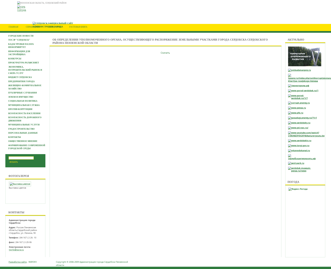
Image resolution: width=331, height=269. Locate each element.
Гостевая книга (78, 27)
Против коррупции (20, 109)
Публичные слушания (22, 93)
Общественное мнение (22, 141)
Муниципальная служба (24, 105)
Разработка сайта (18, 261)
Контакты (14, 137)
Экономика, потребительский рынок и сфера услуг (25, 70)
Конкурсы (14, 58)
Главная (13, 27)
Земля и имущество (20, 97)
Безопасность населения (24, 113)
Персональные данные (23, 133)
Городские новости (21, 36)
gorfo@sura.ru (16, 249)
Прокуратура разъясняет (23, 62)
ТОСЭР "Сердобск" (19, 40)
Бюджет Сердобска (20, 77)
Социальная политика (22, 101)
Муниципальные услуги (24, 124)
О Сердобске (54, 27)
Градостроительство (21, 129)
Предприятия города (21, 81)
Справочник (33, 27)
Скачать (165, 52)
